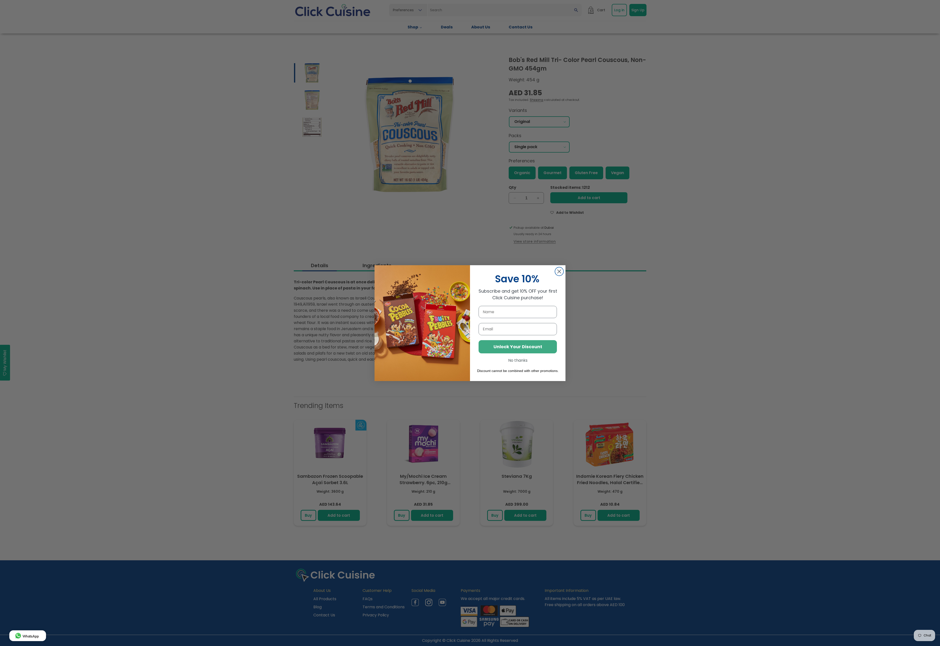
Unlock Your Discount (518, 347)
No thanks (518, 360)
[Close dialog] (559, 271)
